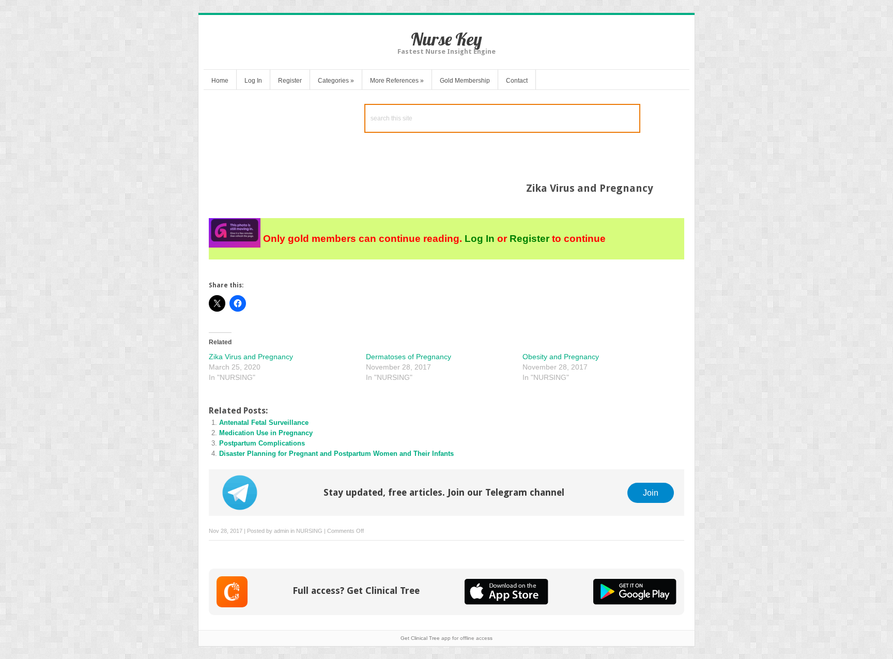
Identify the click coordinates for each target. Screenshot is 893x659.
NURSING (309, 531)
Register (290, 80)
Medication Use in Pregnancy (266, 433)
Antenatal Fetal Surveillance (264, 422)
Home (219, 80)
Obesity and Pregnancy (560, 357)
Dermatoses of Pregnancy (408, 357)
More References (397, 80)
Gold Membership (465, 80)
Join (650, 492)
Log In (253, 80)
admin (281, 531)
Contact (517, 80)
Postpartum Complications (262, 443)
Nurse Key (446, 39)
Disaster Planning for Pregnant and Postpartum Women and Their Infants (336, 453)
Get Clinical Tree (420, 638)
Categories (336, 80)
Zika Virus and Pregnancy (251, 357)
